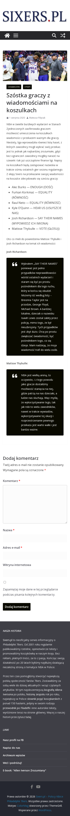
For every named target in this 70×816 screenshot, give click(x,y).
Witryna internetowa (17, 565)
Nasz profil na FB (13, 740)
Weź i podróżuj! (12, 763)
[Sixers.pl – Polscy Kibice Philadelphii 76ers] (7, 35)
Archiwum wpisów (14, 755)
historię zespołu (35, 694)
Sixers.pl (7, 640)
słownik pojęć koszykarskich (43, 699)
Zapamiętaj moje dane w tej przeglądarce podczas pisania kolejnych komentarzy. (30, 592)
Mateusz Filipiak (37, 117)
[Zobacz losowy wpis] (63, 35)
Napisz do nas (11, 747)
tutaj (28, 717)
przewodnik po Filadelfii (16, 708)
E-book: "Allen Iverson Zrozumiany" (24, 770)
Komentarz (11, 481)
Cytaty (27, 87)
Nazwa (9, 530)
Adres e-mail (12, 548)
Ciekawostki (14, 87)
